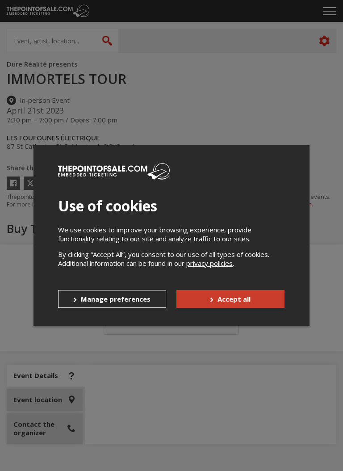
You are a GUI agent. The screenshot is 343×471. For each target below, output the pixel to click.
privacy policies (209, 263)
